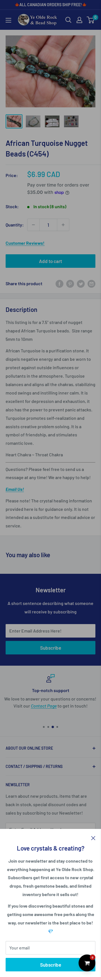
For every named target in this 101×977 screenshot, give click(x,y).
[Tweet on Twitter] (81, 283)
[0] (90, 20)
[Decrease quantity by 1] (33, 225)
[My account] (79, 20)
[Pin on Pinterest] (70, 283)
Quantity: (15, 224)
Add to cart (50, 261)
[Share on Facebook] (59, 283)
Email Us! (15, 489)
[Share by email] (91, 283)
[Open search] (68, 20)
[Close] (93, 837)
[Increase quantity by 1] (63, 225)
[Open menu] (8, 20)
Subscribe (50, 964)
